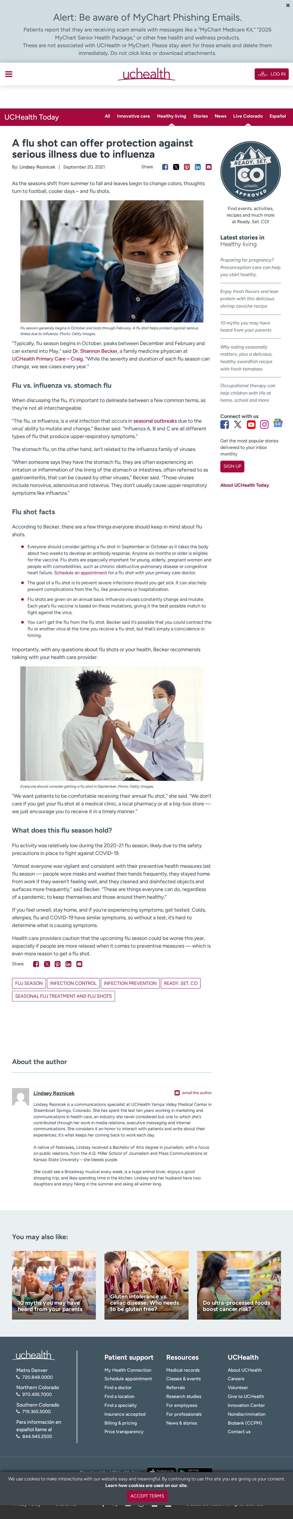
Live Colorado (248, 116)
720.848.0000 (37, 1377)
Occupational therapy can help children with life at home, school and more (247, 393)
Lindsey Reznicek (37, 167)
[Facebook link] (224, 424)
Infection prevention (130, 983)
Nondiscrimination (247, 1414)
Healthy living (171, 116)
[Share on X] (176, 167)
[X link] (237, 424)
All (107, 116)
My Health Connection (127, 1370)
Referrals (175, 1387)
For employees (181, 1405)
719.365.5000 (36, 1411)
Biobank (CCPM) (245, 1423)
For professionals (183, 1414)
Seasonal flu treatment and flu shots (63, 996)
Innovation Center (246, 1405)
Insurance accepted (124, 1414)
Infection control (73, 983)
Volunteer (238, 1387)
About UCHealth (245, 1370)
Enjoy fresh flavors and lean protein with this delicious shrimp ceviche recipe (249, 299)
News (220, 116)
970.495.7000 (37, 1394)
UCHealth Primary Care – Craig (47, 359)
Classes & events (183, 1378)
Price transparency (124, 1431)
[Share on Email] (209, 167)
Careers (236, 1378)
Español (278, 116)
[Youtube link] (251, 424)
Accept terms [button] (147, 1496)
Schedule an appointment (80, 572)
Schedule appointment (128, 1378)
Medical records (182, 1370)
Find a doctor (118, 1387)
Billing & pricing (120, 1423)
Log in (278, 74)
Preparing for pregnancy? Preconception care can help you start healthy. (250, 267)
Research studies (183, 1396)
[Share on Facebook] (165, 167)
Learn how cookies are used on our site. (146, 1485)
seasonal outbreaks (155, 421)
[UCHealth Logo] (33, 1355)
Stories (200, 116)
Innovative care (133, 116)
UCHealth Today (31, 117)
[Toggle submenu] (8, 74)
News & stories (181, 1423)
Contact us (239, 1431)
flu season (29, 983)
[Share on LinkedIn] (198, 167)
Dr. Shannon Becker (95, 351)
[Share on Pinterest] (187, 167)
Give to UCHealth (246, 1396)
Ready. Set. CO (180, 983)
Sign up (232, 466)
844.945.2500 (37, 1436)
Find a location (119, 1396)
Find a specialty (120, 1405)
